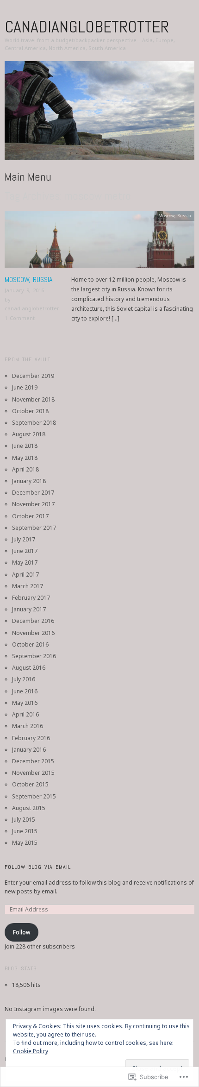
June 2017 (24, 551)
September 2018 (34, 423)
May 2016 (24, 703)
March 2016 (27, 726)
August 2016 (28, 668)
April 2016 (25, 714)
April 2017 (25, 574)
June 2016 (24, 691)
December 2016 (33, 621)
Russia (184, 216)
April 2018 (25, 469)
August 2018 (28, 434)
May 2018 (24, 458)
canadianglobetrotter (87, 27)
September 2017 (34, 528)
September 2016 (34, 656)
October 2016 (30, 644)
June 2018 (24, 446)
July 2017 (23, 539)
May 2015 (24, 843)
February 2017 (31, 598)
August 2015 (28, 808)
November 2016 (33, 633)
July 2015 (23, 819)
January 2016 (29, 750)
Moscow (166, 216)
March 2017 (27, 586)
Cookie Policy (30, 1051)
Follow (21, 932)
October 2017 (30, 516)
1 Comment (20, 317)
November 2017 (33, 504)
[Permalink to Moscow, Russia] (99, 242)
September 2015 (34, 796)
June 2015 (24, 831)
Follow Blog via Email (38, 867)
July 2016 (23, 679)
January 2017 (29, 609)
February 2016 (31, 738)
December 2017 (33, 492)
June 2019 (24, 387)
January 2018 (29, 481)
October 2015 (30, 784)
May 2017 (24, 562)
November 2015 (33, 773)
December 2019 (33, 376)
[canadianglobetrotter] (99, 115)
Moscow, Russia (28, 279)
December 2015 (33, 761)
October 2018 (30, 411)
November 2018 (33, 399)
